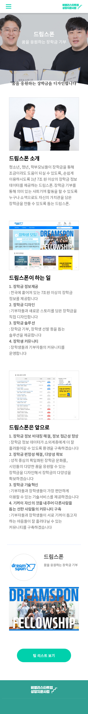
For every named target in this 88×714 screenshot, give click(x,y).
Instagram (63, 574)
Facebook (55, 574)
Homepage (47, 574)
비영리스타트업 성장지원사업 (72, 6)
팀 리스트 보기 (44, 655)
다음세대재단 (57, 706)
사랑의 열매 (31, 706)
